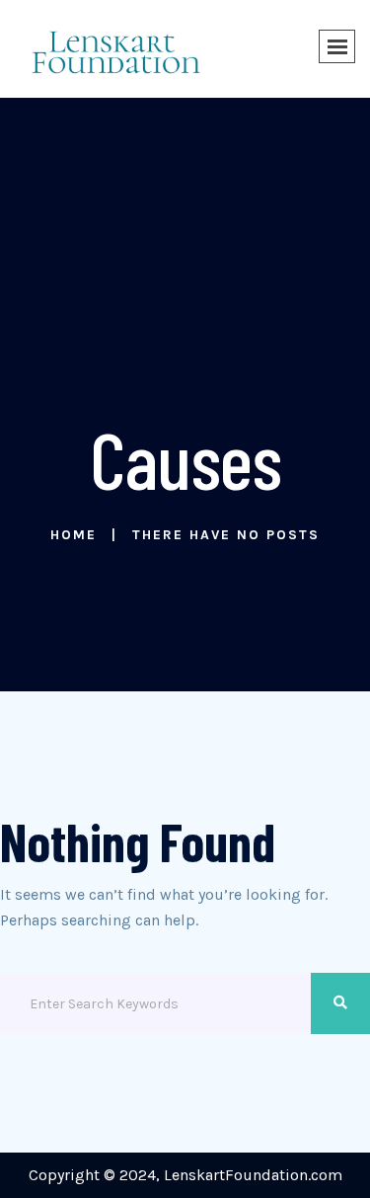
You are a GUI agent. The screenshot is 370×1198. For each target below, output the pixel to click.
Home (73, 534)
